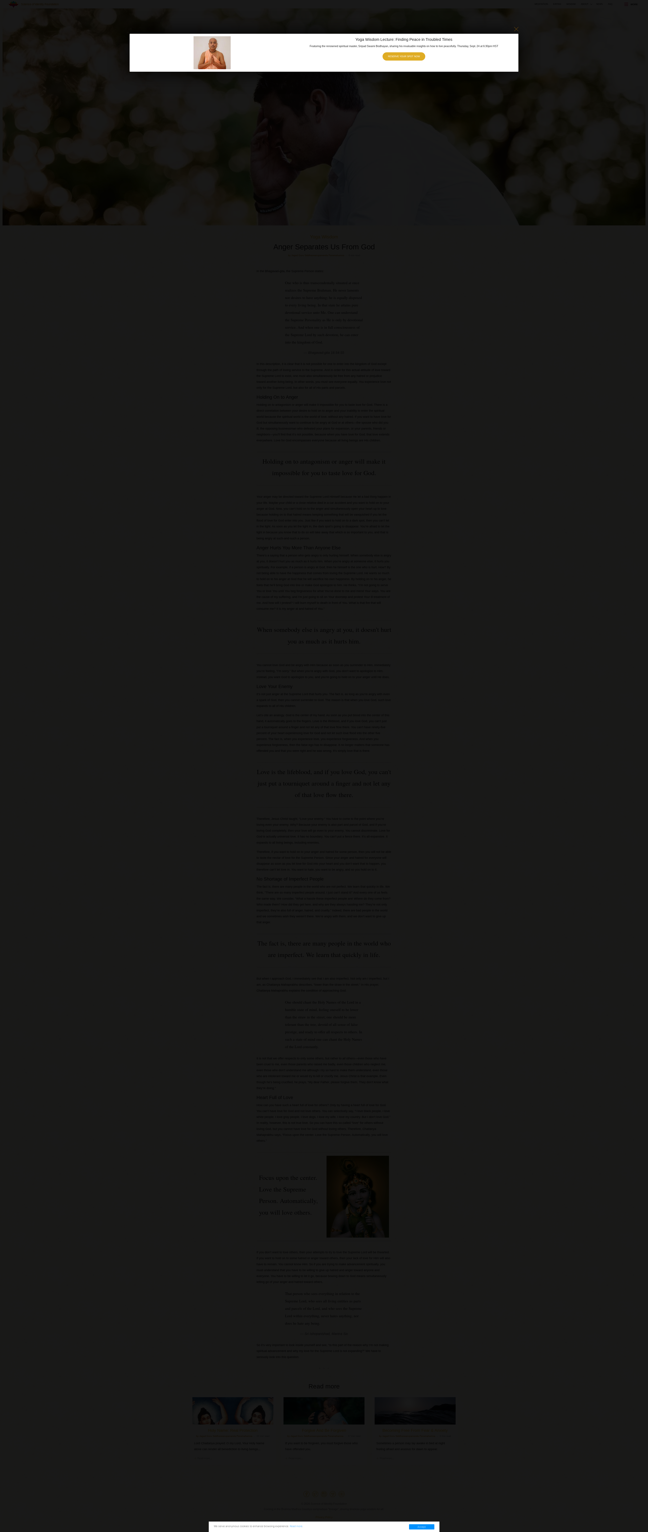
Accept (421, 1526)
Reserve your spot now (404, 56)
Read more (296, 1526)
